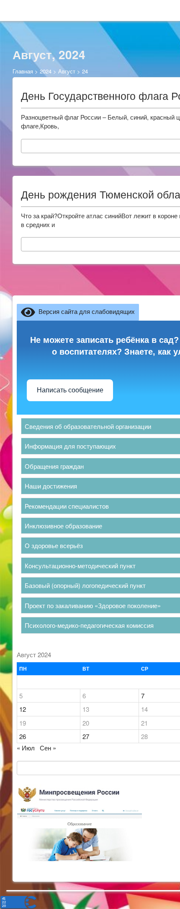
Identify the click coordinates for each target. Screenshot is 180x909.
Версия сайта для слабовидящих (85, 311)
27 (85, 736)
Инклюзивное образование (63, 525)
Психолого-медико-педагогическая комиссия (89, 625)
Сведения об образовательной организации (88, 426)
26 (22, 736)
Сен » (48, 747)
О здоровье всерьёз (54, 545)
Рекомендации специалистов (67, 506)
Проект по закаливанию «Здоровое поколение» (93, 605)
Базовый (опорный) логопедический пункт (85, 585)
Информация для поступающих (70, 445)
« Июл (26, 747)
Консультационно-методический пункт (80, 565)
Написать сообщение (70, 390)
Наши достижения (51, 485)
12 (22, 709)
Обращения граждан (54, 466)
